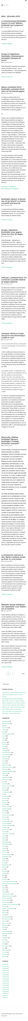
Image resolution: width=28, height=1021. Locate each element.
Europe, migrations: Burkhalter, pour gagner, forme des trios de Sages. (12, 232)
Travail (4, 939)
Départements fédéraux (8, 771)
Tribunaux (4, 941)
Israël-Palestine (6, 844)
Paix (3, 877)
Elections (4, 788)
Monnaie (4, 867)
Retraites (4, 912)
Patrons (4, 889)
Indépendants (5, 842)
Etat (3, 794)
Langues (4, 850)
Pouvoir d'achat (6, 898)
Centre (4, 746)
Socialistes (4, 925)
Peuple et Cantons (6, 894)
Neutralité (4, 871)
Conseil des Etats (6, 752)
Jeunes (4, 846)
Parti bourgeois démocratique (9, 883)
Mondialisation (5, 864)
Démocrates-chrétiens (7, 767)
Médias (4, 858)
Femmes (4, 813)
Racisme (4, 906)
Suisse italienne (6, 931)
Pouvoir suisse (5, 902)
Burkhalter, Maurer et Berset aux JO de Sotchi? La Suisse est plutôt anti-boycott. (13, 201)
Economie (4, 783)
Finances (4, 817)
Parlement (4, 879)
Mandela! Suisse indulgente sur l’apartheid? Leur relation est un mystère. (13, 607)
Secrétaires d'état (6, 919)
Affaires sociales (6, 723)
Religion (4, 910)
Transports (5, 937)
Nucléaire (4, 873)
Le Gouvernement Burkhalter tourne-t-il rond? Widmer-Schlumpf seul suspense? (13, 23)
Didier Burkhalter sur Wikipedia (10, 188)
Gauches (4, 831)
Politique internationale (7, 896)
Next (23, 673)
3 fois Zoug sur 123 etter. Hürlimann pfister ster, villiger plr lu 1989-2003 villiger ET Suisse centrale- (14, 694)
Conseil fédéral (6, 754)
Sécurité (4, 921)
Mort (3, 869)
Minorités (4, 860)
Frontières (4, 827)
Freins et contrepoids (7, 825)
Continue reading (6, 43)
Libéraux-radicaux (6, 854)
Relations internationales (8, 908)
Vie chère (4, 952)
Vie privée (4, 954)
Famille (4, 810)
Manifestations (5, 856)
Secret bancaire (6, 916)
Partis (3, 885)
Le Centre (4, 852)
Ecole (3, 781)
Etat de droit (5, 796)
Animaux (4, 729)
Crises (3, 761)
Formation (4, 819)
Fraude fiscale (5, 823)
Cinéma (4, 748)
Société (4, 927)
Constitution (5, 756)
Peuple (4, 892)
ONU (3, 875)
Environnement (6, 792)
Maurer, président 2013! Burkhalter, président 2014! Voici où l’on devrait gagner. (13, 89)
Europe (4, 804)
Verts (3, 948)
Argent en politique (7, 733)
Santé (3, 914)
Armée (4, 736)
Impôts (4, 840)
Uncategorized (5, 946)
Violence (4, 956)
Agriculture (5, 727)
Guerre (4, 835)
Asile (3, 740)
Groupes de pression (7, 833)
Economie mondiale (7, 785)
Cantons (4, 744)
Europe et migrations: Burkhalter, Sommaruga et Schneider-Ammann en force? (12, 57)
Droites (4, 775)
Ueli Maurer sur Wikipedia (8, 186)
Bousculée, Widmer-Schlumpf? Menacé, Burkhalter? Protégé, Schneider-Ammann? (10, 440)
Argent (4, 731)
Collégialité (5, 750)
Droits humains (6, 777)
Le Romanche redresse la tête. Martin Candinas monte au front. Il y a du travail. (13, 557)
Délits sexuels (5, 765)
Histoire (4, 837)
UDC (3, 944)
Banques (4, 742)
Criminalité (4, 758)
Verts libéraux (5, 950)
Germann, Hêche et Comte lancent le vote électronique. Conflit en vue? (13, 336)
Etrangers (4, 802)
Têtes (3, 935)
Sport (3, 929)
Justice (4, 848)
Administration (5, 721)
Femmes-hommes (6, 815)
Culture (4, 763)
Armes (3, 738)
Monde (4, 862)
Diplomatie (4, 773)
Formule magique (6, 821)
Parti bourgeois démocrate (8, 881)
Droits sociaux (5, 779)
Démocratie (5, 769)
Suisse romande (6, 933)
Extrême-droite (6, 808)
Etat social (4, 798)
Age (3, 725)
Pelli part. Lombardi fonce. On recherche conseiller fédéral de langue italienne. (14, 280)
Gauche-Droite (5, 829)
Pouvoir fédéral (6, 900)
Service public (5, 923)
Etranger (4, 800)
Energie (4, 790)
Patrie (3, 887)
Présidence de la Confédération (10, 904)
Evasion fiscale (6, 806)
